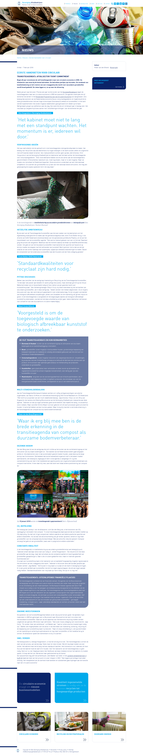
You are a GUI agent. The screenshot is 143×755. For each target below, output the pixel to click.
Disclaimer (53, 750)
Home (19, 58)
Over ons (99, 3)
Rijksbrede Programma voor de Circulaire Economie (53, 97)
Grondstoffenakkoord (70, 92)
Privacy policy (63, 750)
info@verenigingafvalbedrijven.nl (32, 752)
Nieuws (75, 3)
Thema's (68, 3)
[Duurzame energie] (109, 727)
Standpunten (84, 3)
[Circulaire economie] (34, 688)
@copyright (114, 67)
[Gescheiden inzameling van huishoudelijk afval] (71, 688)
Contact (107, 3)
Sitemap (71, 750)
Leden (92, 3)
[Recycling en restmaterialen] (71, 727)
